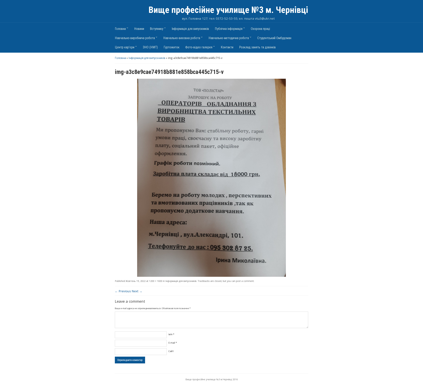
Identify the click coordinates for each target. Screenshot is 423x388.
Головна (120, 29)
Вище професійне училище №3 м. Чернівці (228, 10)
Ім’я (171, 334)
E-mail (172, 342)
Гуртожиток (171, 47)
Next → (137, 291)
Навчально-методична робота (229, 38)
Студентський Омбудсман (274, 38)
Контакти (227, 47)
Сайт (171, 351)
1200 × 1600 (155, 281)
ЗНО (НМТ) (150, 47)
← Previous (123, 291)
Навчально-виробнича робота (135, 38)
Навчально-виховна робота (181, 38)
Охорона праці (260, 29)
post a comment (245, 281)
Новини (139, 29)
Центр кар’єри (124, 47)
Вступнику (156, 29)
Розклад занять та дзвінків (257, 47)
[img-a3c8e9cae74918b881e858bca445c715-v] (211, 177)
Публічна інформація (228, 29)
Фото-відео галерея (198, 47)
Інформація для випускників (190, 29)
